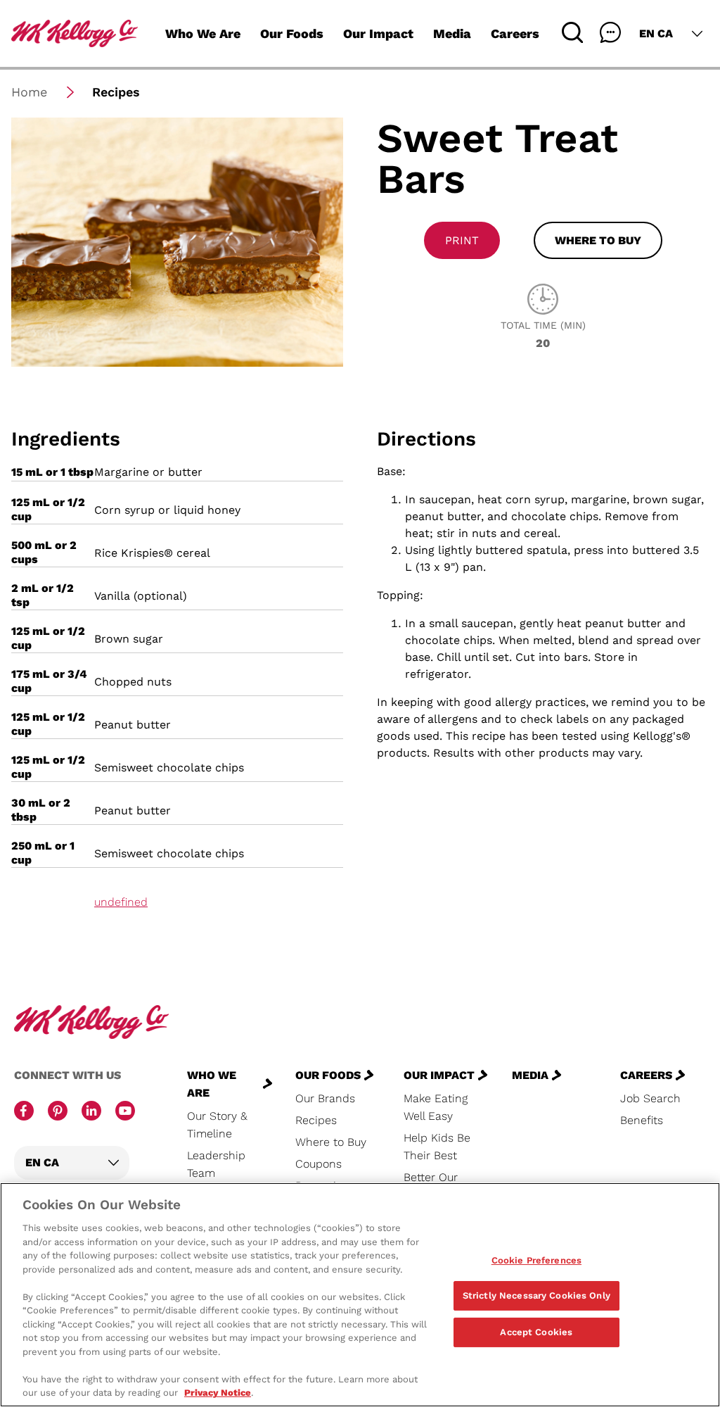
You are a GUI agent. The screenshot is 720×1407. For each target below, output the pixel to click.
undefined (121, 902)
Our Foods (291, 33)
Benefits (641, 1120)
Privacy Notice (217, 1392)
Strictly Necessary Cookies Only (536, 1295)
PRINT (462, 240)
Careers (515, 33)
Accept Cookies (536, 1332)
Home (29, 91)
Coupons (318, 1164)
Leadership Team (216, 1164)
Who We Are (202, 33)
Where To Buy (598, 240)
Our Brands (325, 1098)
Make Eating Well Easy (436, 1107)
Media (452, 33)
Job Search (650, 1098)
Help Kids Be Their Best (437, 1146)
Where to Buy (330, 1142)
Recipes (316, 1120)
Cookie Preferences (536, 1260)
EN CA (656, 33)
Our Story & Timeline (217, 1124)
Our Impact (378, 33)
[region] (360, 1294)
